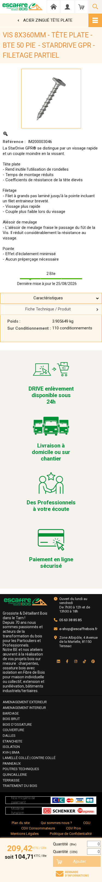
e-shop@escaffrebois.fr (78, 629)
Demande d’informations (77, 874)
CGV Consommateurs (38, 828)
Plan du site (21, 823)
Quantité (64, 844)
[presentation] (51, 298)
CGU (86, 823)
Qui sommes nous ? (56, 823)
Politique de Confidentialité (71, 834)
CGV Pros (73, 828)
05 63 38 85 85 (70, 620)
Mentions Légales (25, 834)
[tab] (51, 298)
